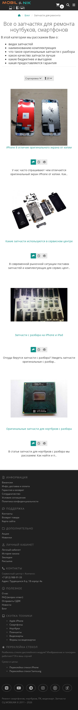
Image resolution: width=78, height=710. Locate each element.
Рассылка (7, 561)
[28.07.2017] (38, 255)
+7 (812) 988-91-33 (12, 577)
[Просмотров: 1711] (44, 443)
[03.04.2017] (38, 349)
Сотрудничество (11, 493)
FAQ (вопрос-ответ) (12, 597)
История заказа (10, 553)
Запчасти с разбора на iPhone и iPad (39, 335)
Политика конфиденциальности (20, 501)
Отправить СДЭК (11, 601)
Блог (4, 608)
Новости (6, 604)
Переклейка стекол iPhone (24, 667)
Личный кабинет (11, 549)
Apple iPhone (16, 620)
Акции (5, 533)
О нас (5, 593)
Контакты (7, 513)
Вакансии (7, 482)
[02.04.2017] (38, 443)
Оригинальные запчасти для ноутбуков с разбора (39, 429)
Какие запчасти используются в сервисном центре (39, 241)
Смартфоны (16, 624)
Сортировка (32, 78)
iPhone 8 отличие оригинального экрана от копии (39, 147)
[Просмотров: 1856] (44, 255)
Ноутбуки (14, 628)
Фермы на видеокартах (22, 639)
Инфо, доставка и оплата (16, 486)
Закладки (7, 557)
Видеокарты (16, 636)
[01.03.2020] (38, 162)
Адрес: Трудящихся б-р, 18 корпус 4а (22, 581)
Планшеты (15, 632)
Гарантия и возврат (13, 490)
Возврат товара (10, 517)
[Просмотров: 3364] (44, 162)
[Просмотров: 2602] (44, 349)
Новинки (7, 537)
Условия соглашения (14, 497)
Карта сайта (8, 521)
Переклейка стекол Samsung (25, 671)
